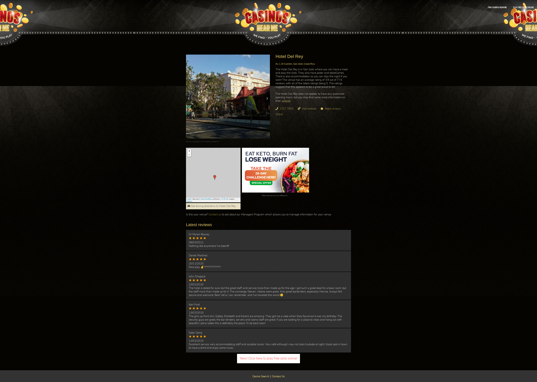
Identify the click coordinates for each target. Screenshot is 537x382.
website (286, 101)
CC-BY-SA (224, 199)
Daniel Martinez (198, 255)
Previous (188, 98)
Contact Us (278, 376)
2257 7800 (287, 109)
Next (267, 98)
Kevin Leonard (208, 141)
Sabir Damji (195, 333)
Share (279, 114)
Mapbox (189, 201)
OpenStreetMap (206, 199)
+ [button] (189, 150)
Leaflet (189, 199)
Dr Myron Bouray (199, 234)
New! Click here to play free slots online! (268, 358)
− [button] (189, 154)
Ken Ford (194, 304)
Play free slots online (523, 7)
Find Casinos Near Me (497, 7)
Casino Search (260, 376)
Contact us (215, 214)
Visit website (309, 109)
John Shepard (197, 276)
